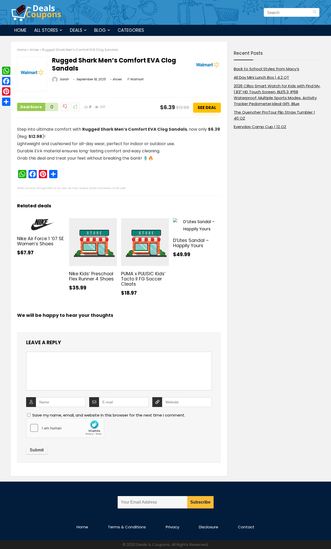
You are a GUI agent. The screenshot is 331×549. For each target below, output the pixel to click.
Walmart (136, 79)
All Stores (46, 30)
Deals (76, 30)
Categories (131, 30)
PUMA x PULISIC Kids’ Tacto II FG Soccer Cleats (143, 279)
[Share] (6, 102)
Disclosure (208, 527)
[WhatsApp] (6, 71)
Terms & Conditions (127, 527)
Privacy (172, 527)
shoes (34, 50)
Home (20, 30)
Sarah (64, 79)
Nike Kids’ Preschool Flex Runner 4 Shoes (91, 276)
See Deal (207, 108)
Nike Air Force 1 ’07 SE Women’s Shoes (40, 241)
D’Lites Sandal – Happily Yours (191, 243)
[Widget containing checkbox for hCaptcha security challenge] (65, 428)
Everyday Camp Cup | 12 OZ (260, 126)
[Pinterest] (6, 91)
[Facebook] (6, 81)
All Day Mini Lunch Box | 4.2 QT (261, 77)
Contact (246, 527)
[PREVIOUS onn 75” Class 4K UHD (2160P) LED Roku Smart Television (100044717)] (5, 536)
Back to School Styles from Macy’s (266, 69)
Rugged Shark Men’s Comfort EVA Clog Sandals (114, 64)
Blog (100, 30)
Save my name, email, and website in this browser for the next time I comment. (108, 415)
